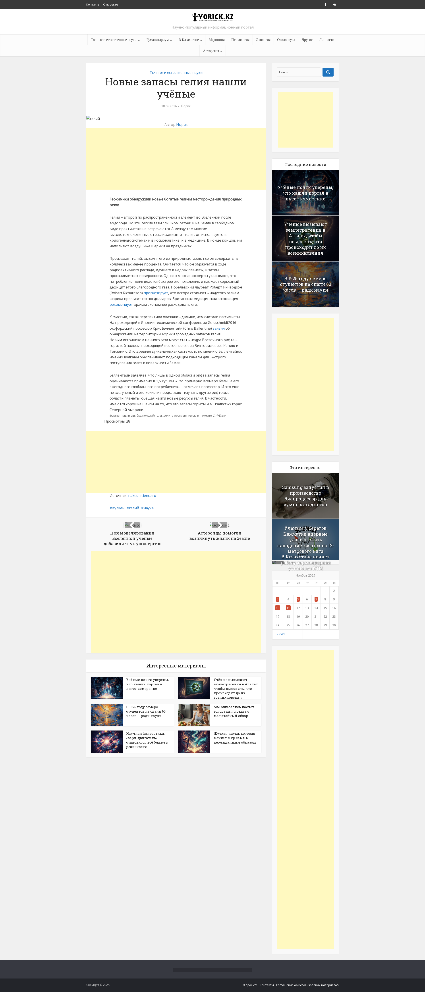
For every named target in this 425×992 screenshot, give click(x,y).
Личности (326, 40)
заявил (219, 328)
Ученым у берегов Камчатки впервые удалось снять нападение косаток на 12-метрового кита (305, 539)
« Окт (281, 634)
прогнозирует (156, 292)
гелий (134, 508)
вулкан (118, 508)
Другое (307, 40)
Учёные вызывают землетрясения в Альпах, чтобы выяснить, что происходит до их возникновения (236, 688)
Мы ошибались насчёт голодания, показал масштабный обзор (234, 711)
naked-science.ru (142, 495)
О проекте (110, 4)
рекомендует (121, 304)
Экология (263, 40)
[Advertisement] (176, 159)
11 (288, 608)
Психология (240, 40)
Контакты (93, 4)
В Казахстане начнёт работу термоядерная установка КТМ (305, 562)
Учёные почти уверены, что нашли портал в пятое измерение (147, 684)
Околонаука (286, 40)
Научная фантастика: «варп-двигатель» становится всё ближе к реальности (147, 740)
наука (149, 508)
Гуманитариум (158, 40)
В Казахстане (189, 40)
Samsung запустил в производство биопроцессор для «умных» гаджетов (305, 495)
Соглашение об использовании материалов (307, 985)
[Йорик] (212, 17)
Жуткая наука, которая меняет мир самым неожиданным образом (235, 737)
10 (277, 608)
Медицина (217, 40)
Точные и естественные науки (114, 40)
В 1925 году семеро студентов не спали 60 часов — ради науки (146, 711)
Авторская (211, 51)
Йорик (186, 106)
